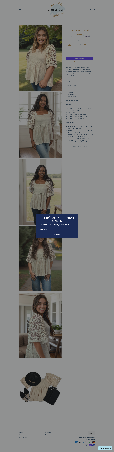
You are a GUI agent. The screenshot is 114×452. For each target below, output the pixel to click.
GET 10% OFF (57, 235)
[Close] (76, 215)
